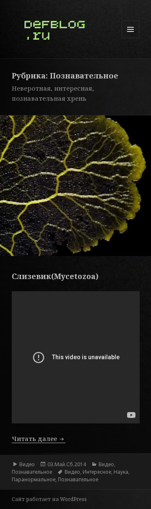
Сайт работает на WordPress (49, 499)
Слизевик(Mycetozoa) (55, 276)
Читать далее (38, 438)
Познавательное (32, 471)
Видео (27, 464)
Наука (121, 471)
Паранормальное (33, 479)
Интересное (97, 471)
